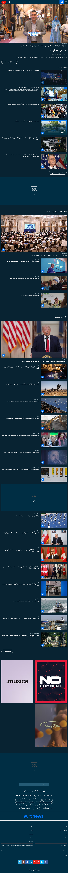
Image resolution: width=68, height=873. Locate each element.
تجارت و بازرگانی (63, 830)
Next (65, 834)
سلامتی (31, 834)
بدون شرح (36, 399)
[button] (58, 173)
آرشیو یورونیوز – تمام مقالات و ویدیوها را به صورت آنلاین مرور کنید (17, 845)
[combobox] (34, 784)
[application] (34, 23)
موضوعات (64, 823)
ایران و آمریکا (46, 808)
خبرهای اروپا (36, 433)
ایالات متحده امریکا (34, 633)
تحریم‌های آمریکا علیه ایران (45, 804)
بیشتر (65, 855)
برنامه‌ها (31, 842)
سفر (66, 838)
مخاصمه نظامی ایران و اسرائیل (44, 795)
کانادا (38, 548)
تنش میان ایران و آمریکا (24, 808)
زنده (4, 2)
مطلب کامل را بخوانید (10, 62)
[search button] (20, 784)
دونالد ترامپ (29, 800)
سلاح (36, 808)
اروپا (65, 827)
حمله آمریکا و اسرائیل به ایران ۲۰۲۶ (24, 795)
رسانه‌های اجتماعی (20, 804)
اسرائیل (32, 804)
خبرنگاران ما (64, 845)
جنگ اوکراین (47, 800)
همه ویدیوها (8, 651)
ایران (38, 365)
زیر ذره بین (64, 253)
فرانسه (19, 800)
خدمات (65, 851)
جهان (32, 827)
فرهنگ (31, 838)
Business (36, 565)
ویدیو (65, 842)
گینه (38, 416)
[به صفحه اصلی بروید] (62, 2)
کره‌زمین (31, 830)
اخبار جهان (64, 359)
